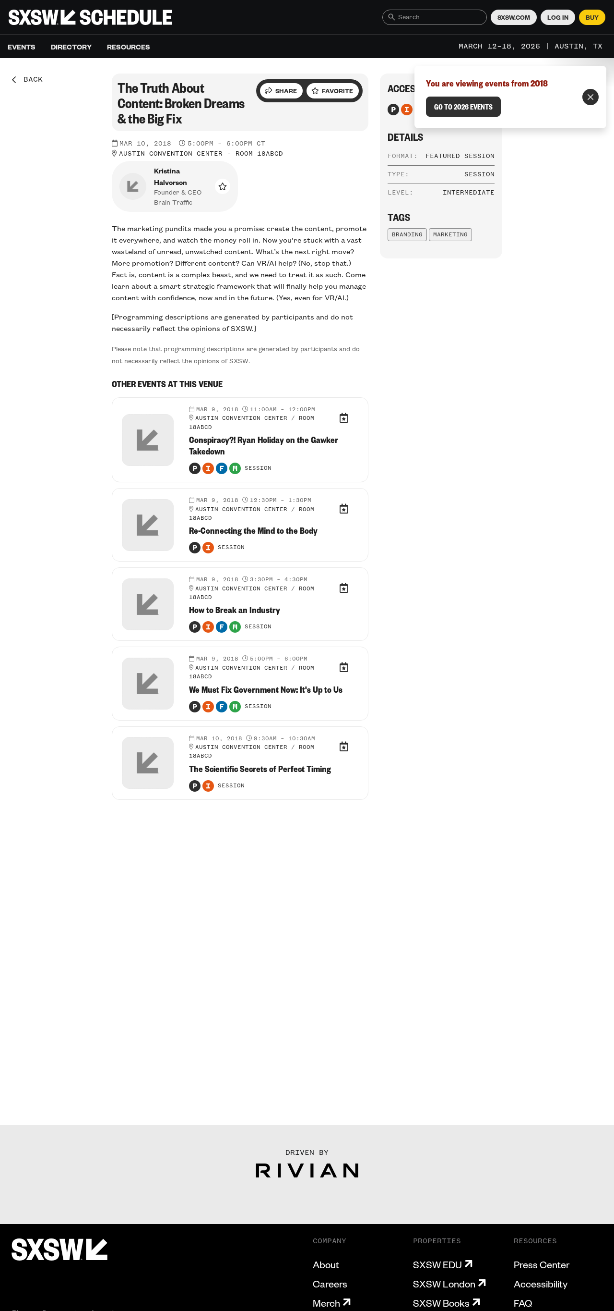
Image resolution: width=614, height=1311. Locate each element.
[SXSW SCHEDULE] (90, 17)
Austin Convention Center (171, 153)
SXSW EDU (437, 1264)
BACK (30, 80)
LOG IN (557, 17)
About (326, 1264)
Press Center (541, 1264)
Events (21, 46)
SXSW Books (441, 1303)
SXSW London (444, 1283)
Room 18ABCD (259, 153)
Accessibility (540, 1283)
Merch (326, 1303)
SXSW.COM (513, 17)
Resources (128, 46)
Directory (71, 46)
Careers (330, 1283)
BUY (592, 17)
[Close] (590, 97)
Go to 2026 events (463, 106)
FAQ (523, 1303)
